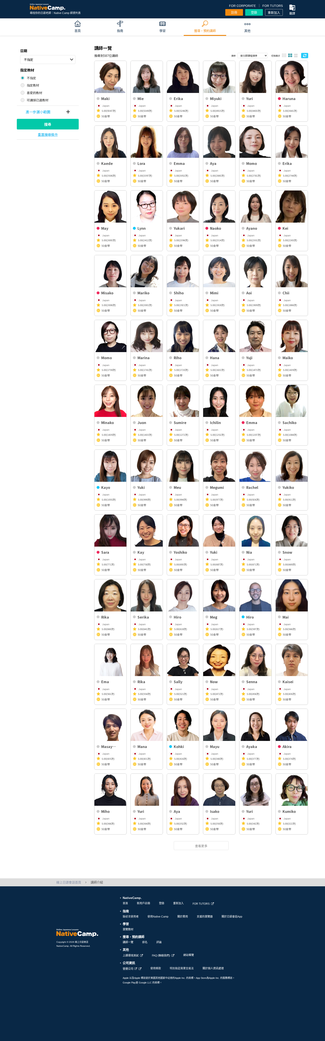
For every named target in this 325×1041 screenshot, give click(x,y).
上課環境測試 (131, 955)
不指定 (28, 59)
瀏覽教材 (128, 929)
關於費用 (182, 916)
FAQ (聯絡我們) (161, 955)
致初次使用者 (131, 916)
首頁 (125, 903)
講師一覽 (128, 942)
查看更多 (201, 846)
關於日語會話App (232, 916)
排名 (144, 942)
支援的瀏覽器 (205, 916)
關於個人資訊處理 (213, 968)
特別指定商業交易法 (182, 968)
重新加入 (274, 12)
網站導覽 (188, 955)
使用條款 (155, 968)
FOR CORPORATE (242, 6)
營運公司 (128, 968)
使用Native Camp (157, 916)
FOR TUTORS (272, 6)
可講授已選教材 (37, 100)
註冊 (234, 12)
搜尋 (47, 124)
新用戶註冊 (143, 903)
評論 (159, 942)
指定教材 (33, 85)
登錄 (254, 12)
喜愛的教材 (34, 92)
